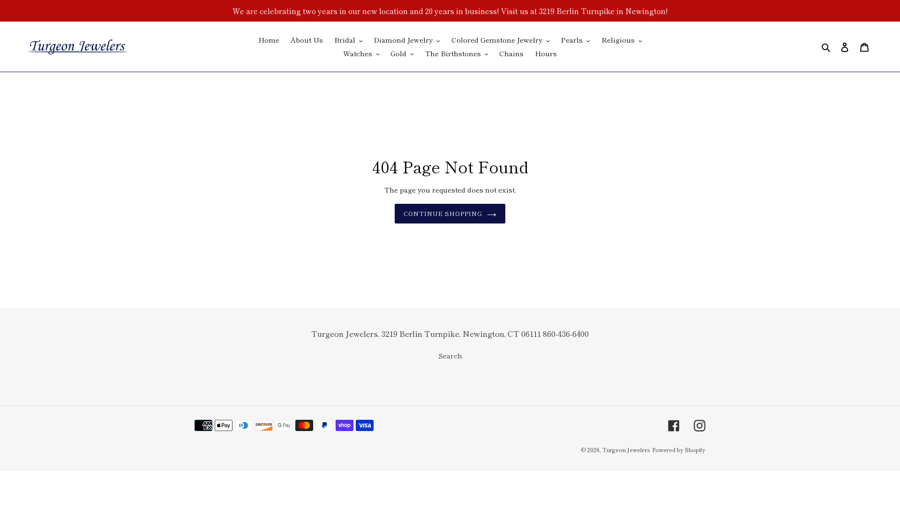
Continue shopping (443, 213)
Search (450, 355)
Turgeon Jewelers (626, 450)
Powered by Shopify (678, 450)
